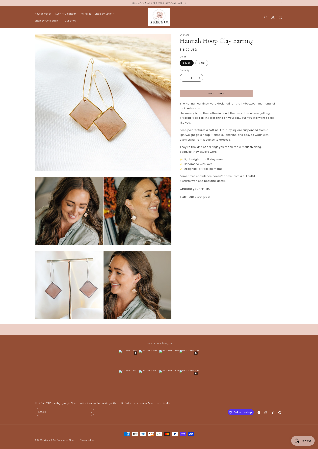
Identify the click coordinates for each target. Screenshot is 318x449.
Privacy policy (87, 440)
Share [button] (186, 207)
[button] (104, 13)
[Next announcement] (282, 3)
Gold (202, 63)
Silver (186, 63)
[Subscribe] (90, 412)
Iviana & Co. (50, 440)
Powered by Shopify (67, 440)
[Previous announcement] (36, 3)
